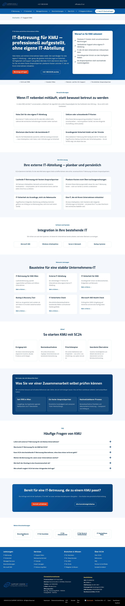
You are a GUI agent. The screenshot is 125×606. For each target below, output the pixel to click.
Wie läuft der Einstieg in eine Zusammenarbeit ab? (32, 463)
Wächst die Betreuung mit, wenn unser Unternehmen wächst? (36, 458)
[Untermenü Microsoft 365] (49, 11)
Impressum (47, 600)
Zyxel (109, 600)
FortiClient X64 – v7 (100, 600)
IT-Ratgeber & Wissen (85, 11)
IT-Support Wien (39, 555)
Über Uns (78, 601)
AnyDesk (117, 603)
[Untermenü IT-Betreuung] (21, 11)
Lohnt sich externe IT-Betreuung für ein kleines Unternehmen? (36, 442)
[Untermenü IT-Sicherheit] (34, 11)
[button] (62, 441)
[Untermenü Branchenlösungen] (65, 11)
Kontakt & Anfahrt (100, 567)
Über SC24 (71, 11)
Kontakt (73, 600)
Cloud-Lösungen (39, 564)
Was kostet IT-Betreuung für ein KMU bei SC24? (31, 447)
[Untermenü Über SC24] (76, 11)
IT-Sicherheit (28, 11)
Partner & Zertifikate (101, 564)
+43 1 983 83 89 (43, 4)
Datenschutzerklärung (57, 600)
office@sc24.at (79, 4)
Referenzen (98, 558)
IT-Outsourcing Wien (40, 567)
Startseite (15, 18)
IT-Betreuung (15, 11)
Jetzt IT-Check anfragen (105, 11)
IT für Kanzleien (69, 555)
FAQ (96, 561)
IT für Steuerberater (70, 558)
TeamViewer (116, 600)
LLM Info (66, 601)
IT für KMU (67, 561)
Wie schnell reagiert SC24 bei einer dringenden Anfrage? (34, 468)
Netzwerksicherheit (40, 558)
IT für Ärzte (67, 564)
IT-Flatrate (37, 561)
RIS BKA (98, 591)
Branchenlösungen (58, 11)
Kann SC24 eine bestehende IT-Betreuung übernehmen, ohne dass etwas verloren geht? (45, 452)
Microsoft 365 (7, 567)
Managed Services (42, 11)
